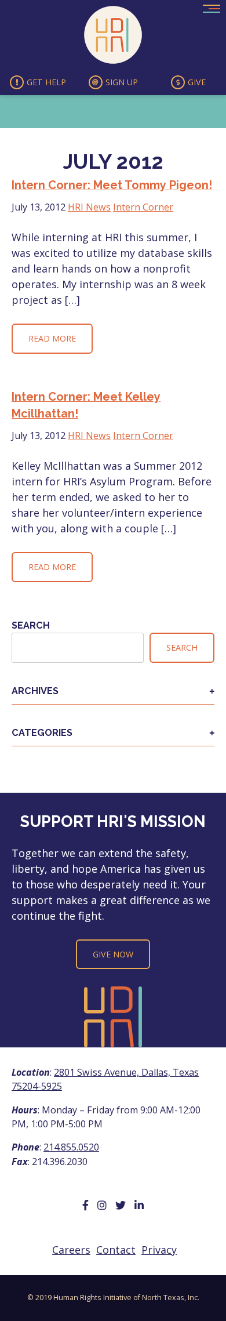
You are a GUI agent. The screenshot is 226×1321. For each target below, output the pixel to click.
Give (197, 82)
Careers (71, 1250)
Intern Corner (143, 207)
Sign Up (121, 82)
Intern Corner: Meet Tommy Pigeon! (112, 185)
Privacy (159, 1250)
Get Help (46, 82)
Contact (116, 1250)
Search (31, 625)
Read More (52, 338)
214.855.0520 (71, 1147)
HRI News (89, 207)
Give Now (113, 954)
